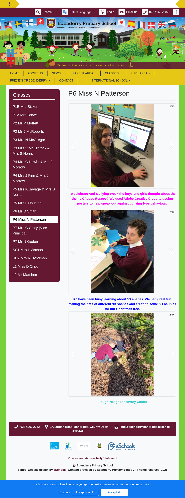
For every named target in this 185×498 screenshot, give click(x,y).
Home (14, 73)
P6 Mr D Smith (24, 211)
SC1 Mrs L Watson (28, 250)
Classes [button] (112, 73)
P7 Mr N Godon (25, 241)
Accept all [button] (114, 492)
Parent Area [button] (83, 73)
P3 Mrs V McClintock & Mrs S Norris (31, 150)
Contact (66, 80)
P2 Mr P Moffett (25, 123)
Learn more (142, 484)
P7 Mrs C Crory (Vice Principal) (30, 230)
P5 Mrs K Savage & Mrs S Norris (34, 192)
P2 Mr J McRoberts (28, 131)
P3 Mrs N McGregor (29, 140)
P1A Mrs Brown (25, 115)
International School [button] (109, 80)
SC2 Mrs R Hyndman (30, 258)
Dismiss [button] (64, 492)
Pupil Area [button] (139, 73)
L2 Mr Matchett (25, 275)
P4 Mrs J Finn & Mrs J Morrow (31, 178)
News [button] (56, 73)
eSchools (59, 469)
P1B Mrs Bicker (25, 107)
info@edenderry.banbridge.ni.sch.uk (146, 426)
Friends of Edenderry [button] (29, 80)
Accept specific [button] (85, 492)
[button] (72, 145)
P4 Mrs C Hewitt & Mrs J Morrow (32, 164)
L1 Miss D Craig (25, 266)
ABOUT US (35, 73)
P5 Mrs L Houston (27, 203)
